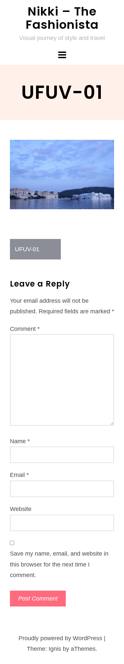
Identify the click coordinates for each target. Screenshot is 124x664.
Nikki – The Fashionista (62, 18)
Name (20, 441)
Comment (25, 329)
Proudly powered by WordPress (60, 638)
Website (20, 509)
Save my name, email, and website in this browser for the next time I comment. (59, 564)
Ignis (55, 648)
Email (19, 475)
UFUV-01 (27, 249)
